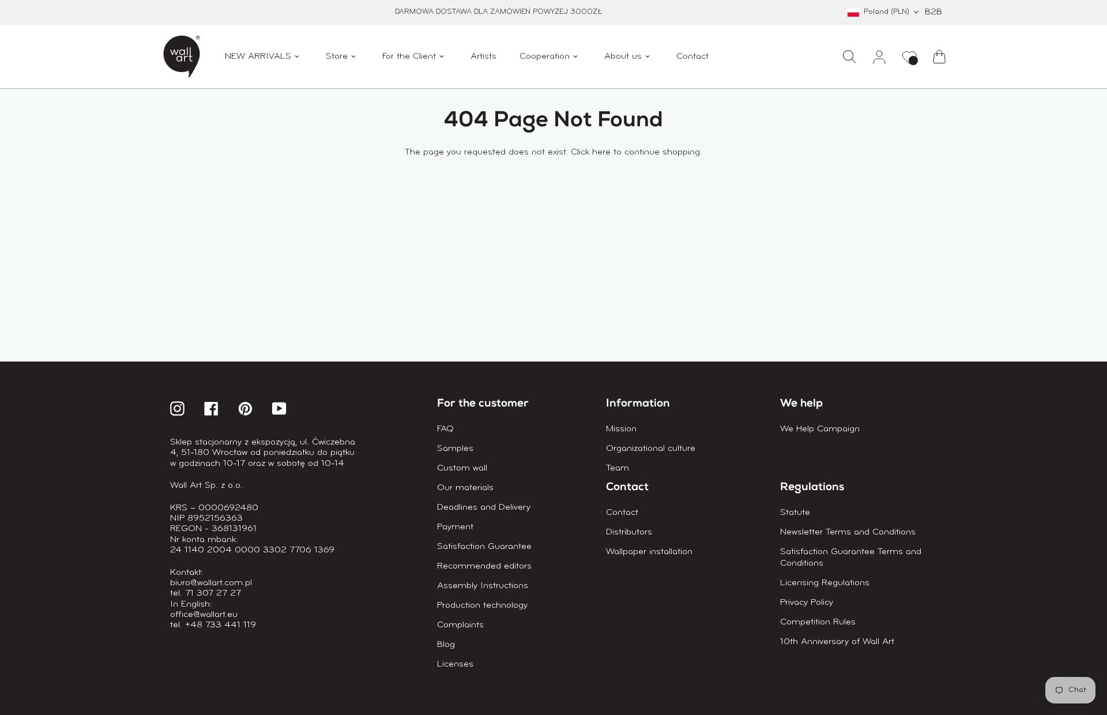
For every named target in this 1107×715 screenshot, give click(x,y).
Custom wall (462, 468)
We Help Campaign (820, 429)
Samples (455, 448)
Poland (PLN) (886, 12)
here (601, 152)
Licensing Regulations (824, 583)
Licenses (455, 664)
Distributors (629, 532)
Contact (622, 512)
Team (617, 468)
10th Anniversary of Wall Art (837, 641)
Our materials (465, 487)
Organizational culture (650, 448)
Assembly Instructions (482, 585)
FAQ (445, 429)
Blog (446, 644)
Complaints (460, 625)
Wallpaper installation (649, 551)
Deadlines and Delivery (483, 507)
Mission (621, 429)
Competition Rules (818, 622)
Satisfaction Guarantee (484, 546)
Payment (455, 527)
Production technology (482, 605)
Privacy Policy (806, 602)
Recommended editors (484, 566)
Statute (795, 512)
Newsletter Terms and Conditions (848, 532)
